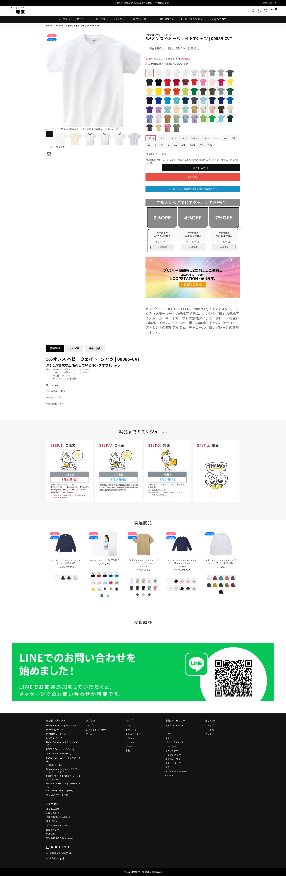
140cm (194, 138)
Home (49, 26)
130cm (183, 138)
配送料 (154, 64)
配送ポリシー (52, 829)
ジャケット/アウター (96, 729)
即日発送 (51, 40)
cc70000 (223, 247)
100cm (150, 138)
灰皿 (167, 767)
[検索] (253, 10)
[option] (93, 80)
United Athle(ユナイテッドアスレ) (62, 725)
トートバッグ (132, 729)
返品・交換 (95, 348)
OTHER (169, 775)
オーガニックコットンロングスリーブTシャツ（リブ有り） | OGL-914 (181, 563)
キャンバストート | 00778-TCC (104, 560)
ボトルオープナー (174, 759)
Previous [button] (49, 81)
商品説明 (55, 348)
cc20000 (162, 247)
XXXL (192, 145)
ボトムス (100, 19)
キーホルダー (172, 750)
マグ (167, 729)
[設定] (259, 10)
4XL (202, 145)
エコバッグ (131, 725)
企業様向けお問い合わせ (58, 817)
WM (226, 138)
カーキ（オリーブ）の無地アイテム (185, 318)
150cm (205, 138)
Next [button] (138, 81)
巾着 (128, 750)
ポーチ (129, 746)
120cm (172, 138)
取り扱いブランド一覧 (57, 795)
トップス (63, 19)
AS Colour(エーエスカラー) (59, 790)
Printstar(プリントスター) (158, 35)
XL (175, 145)
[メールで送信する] (49, 154)
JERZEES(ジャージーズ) (58, 753)
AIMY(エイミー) (54, 738)
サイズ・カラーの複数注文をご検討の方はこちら (192, 189)
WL (234, 138)
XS (148, 145)
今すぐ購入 (192, 177)
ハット (208, 734)
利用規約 (50, 834)
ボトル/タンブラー (174, 725)
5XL (210, 145)
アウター (81, 19)
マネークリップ (173, 763)
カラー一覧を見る (56, 147)
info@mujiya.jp (57, 858)
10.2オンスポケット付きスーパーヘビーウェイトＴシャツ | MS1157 (143, 563)
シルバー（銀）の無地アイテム (195, 323)
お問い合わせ (52, 813)
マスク (168, 738)
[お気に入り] (265, 10)
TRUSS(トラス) (54, 765)
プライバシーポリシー (57, 825)
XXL (183, 145)
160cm (216, 138)
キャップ (209, 725)
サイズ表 (74, 348)
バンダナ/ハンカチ (174, 742)
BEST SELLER (178, 309)
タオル (168, 734)
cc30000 (193, 247)
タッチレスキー (173, 754)
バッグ (118, 19)
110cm (161, 138)
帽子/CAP (166, 19)
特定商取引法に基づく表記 (59, 838)
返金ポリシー (52, 821)
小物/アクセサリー (141, 19)
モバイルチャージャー (176, 771)
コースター (170, 746)
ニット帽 (209, 729)
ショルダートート (134, 734)
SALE (52, 36)
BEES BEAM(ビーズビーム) (60, 749)
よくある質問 (52, 809)
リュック (130, 742)
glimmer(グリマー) (55, 729)
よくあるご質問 (218, 19)
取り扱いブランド (190, 19)
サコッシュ (131, 738)
